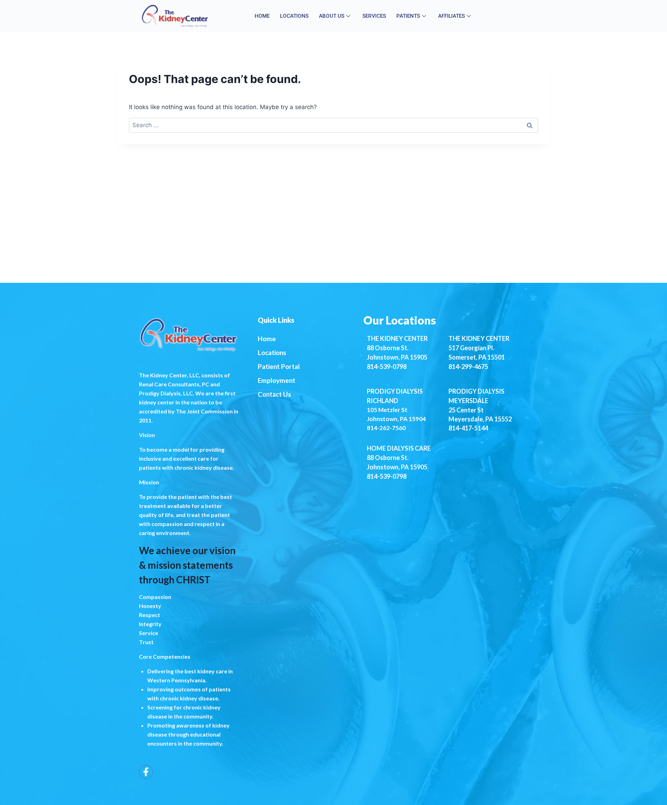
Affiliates (451, 16)
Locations (294, 16)
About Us (331, 16)
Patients (408, 16)
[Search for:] (333, 125)
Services (374, 16)
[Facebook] (146, 772)
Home (262, 16)
